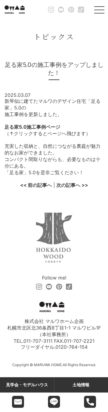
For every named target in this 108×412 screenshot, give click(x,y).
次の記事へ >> (72, 185)
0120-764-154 (72, 347)
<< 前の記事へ (36, 185)
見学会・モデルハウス (27, 384)
